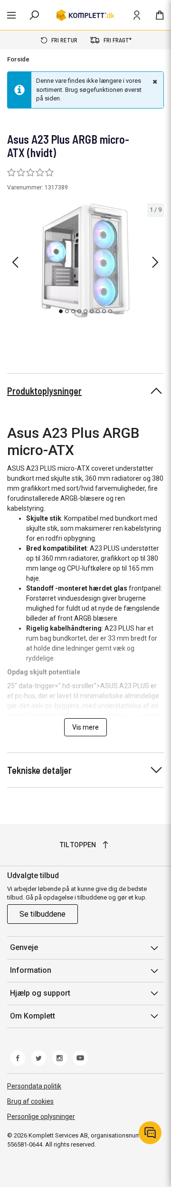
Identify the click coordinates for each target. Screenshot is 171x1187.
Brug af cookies (30, 1101)
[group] (85, 260)
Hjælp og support (40, 993)
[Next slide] (155, 262)
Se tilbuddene (42, 914)
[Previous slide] (15, 262)
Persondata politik (34, 1086)
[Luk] (153, 81)
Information (30, 970)
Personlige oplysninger (41, 1116)
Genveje (24, 947)
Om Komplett (32, 1015)
